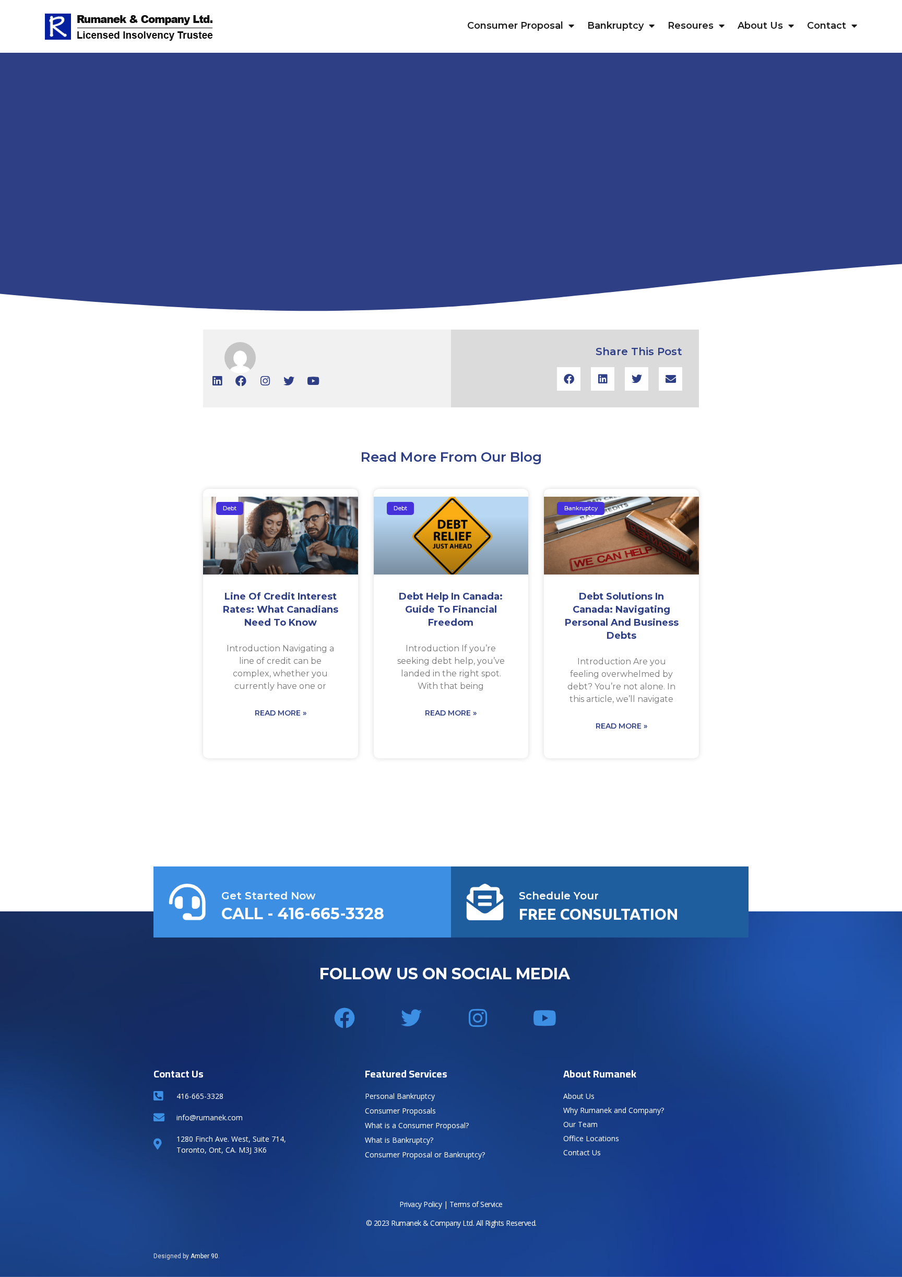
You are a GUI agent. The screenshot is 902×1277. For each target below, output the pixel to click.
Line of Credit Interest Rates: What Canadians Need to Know (280, 609)
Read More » (280, 713)
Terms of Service (476, 1204)
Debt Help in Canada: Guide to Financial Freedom (451, 609)
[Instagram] (264, 381)
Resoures (691, 25)
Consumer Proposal (515, 25)
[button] (568, 379)
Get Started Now (268, 895)
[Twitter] (288, 381)
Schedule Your (559, 895)
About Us (760, 25)
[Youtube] (312, 381)
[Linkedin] (216, 381)
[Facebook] (240, 381)
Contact (826, 25)
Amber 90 (204, 1256)
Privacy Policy (420, 1204)
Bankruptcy (615, 25)
